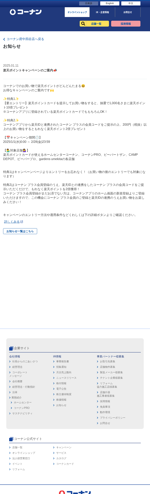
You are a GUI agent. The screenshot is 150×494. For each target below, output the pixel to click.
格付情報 (61, 383)
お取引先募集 (107, 361)
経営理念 (17, 366)
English (110, 3)
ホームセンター (23, 402)
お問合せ (105, 423)
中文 (131, 3)
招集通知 (61, 366)
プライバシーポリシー (112, 417)
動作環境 (105, 412)
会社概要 (17, 381)
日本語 (88, 3)
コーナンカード (65, 463)
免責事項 (105, 406)
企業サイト (22, 348)
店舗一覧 (17, 447)
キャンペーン (63, 447)
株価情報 (61, 399)
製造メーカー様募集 (111, 372)
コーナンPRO (21, 407)
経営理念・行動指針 (23, 386)
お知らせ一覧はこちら (20, 231)
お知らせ (61, 405)
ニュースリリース (66, 377)
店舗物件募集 (107, 366)
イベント (17, 463)
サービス (61, 452)
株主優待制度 (63, 394)
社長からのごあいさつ (25, 361)
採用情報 (105, 401)
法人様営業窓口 (21, 458)
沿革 (14, 392)
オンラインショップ (23, 452)
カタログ (61, 458)
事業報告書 (62, 361)
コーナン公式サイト (28, 438)
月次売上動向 (63, 372)
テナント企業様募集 (111, 377)
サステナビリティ (22, 413)
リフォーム (18, 469)
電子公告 (61, 388)
